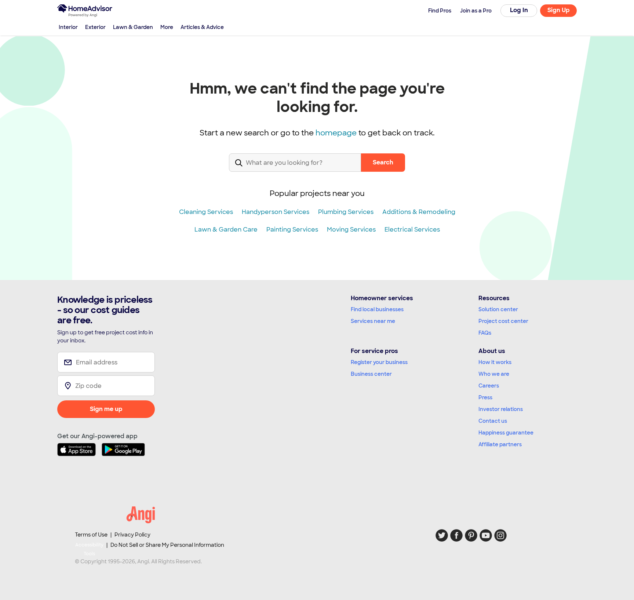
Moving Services (351, 229)
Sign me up (106, 409)
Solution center (498, 309)
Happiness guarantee (505, 432)
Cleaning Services (206, 212)
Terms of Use (91, 534)
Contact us (492, 421)
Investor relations (500, 409)
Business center (371, 374)
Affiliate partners (500, 444)
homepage (336, 133)
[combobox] (295, 168)
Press (485, 397)
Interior (68, 27)
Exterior (95, 27)
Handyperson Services (275, 212)
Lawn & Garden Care (226, 229)
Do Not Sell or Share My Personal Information (167, 545)
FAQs (484, 333)
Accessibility (89, 549)
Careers (488, 385)
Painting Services (292, 229)
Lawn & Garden (133, 27)
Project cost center (503, 321)
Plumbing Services (346, 212)
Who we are (493, 374)
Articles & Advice (202, 27)
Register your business (379, 362)
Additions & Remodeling (418, 212)
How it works (494, 362)
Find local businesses (377, 309)
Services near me (373, 321)
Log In (519, 10)
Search (383, 162)
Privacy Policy (132, 534)
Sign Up (558, 10)
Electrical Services (412, 229)
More (166, 27)
